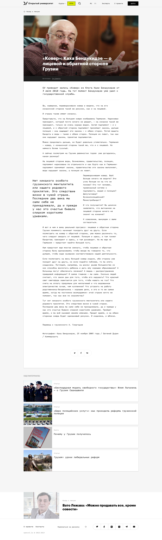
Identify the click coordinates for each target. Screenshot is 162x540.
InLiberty (56, 78)
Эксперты (106, 3)
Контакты (40, 527)
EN (95, 3)
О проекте (118, 3)
